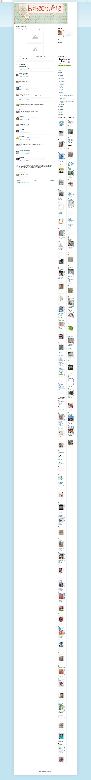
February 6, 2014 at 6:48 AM (24, 106)
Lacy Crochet (61, 414)
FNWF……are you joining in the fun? (66, 100)
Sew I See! (60, 476)
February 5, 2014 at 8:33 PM (24, 76)
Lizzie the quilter (61, 258)
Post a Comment (21, 178)
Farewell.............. (61, 253)
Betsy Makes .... (61, 504)
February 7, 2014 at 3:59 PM (24, 160)
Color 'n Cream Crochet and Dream (61, 628)
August (61, 84)
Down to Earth (70, 121)
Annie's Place (61, 640)
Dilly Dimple (70, 438)
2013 (60, 106)
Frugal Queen (70, 139)
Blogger (50, 771)
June (61, 87)
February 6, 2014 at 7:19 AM (24, 119)
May (61, 89)
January (61, 104)
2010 (60, 111)
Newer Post (19, 180)
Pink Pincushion (61, 230)
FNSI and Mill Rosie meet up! (65, 96)
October (61, 81)
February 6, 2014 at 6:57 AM (24, 112)
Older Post (52, 180)
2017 (60, 72)
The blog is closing (71, 122)
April (61, 90)
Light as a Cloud (61, 410)
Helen (20, 86)
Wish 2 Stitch (60, 355)
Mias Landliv (60, 692)
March (61, 92)
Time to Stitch (61, 153)
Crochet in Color (61, 593)
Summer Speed (60, 463)
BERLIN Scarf (60, 403)
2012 (60, 108)
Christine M (21, 103)
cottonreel (21, 93)
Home (35, 180)
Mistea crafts (60, 344)
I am (59, 241)
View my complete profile (62, 36)
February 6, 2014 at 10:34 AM (24, 139)
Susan (20, 116)
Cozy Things (60, 604)
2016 (60, 73)
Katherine (21, 172)
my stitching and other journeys (60, 165)
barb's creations (67, 30)
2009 (60, 112)
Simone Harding (22, 73)
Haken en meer (61, 733)
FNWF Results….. (63, 98)
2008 (60, 114)
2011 (60, 109)
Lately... (64, 445)
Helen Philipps (70, 180)
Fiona (20, 142)
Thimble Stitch (61, 320)
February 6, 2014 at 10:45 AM (24, 147)
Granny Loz (60, 190)
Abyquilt (69, 389)
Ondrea (20, 136)
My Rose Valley (61, 452)
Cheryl (20, 79)
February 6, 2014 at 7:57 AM (24, 126)
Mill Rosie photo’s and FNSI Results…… (67, 95)
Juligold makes (61, 722)
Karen (20, 163)
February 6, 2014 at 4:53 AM (24, 99)
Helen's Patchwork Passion (70, 349)
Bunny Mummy (61, 553)
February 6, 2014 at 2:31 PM (24, 153)
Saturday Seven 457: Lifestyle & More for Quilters (61, 123)
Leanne (20, 129)
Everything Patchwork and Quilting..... (70, 227)
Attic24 (59, 462)
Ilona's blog (60, 755)
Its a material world (61, 717)
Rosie (20, 109)
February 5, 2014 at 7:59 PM (24, 69)
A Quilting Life (61, 121)
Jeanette (21, 123)
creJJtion (60, 744)
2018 (60, 70)
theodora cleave (71, 233)
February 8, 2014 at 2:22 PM (24, 175)
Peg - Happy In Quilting (23, 150)
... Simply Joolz (70, 378)
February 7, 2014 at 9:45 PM (24, 169)
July (61, 86)
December (62, 78)
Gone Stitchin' (61, 141)
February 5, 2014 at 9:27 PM (24, 89)
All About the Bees (71, 220)
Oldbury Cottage (61, 252)
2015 (60, 75)
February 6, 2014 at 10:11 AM (24, 132)
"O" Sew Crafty (61, 306)
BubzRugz (70, 256)
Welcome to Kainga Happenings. (70, 363)
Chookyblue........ (71, 287)
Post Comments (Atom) (25, 182)
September (62, 83)
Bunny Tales (70, 162)
